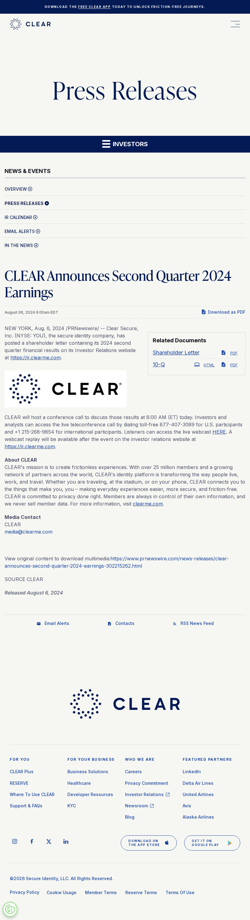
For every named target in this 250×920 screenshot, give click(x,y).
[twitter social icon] (49, 841)
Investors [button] (129, 144)
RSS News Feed (197, 623)
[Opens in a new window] (66, 387)
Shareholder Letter (176, 352)
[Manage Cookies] (10, 909)
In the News (19, 245)
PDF (234, 353)
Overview (16, 189)
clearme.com (148, 504)
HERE (219, 432)
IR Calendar (18, 217)
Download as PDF (226, 312)
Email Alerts (20, 231)
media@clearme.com (28, 532)
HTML (209, 365)
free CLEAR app (94, 7)
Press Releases (24, 203)
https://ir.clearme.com (35, 357)
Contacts (124, 623)
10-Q (159, 364)
